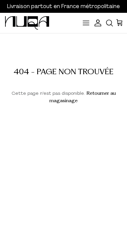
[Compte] (98, 23)
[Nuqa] (27, 22)
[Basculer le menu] (86, 23)
